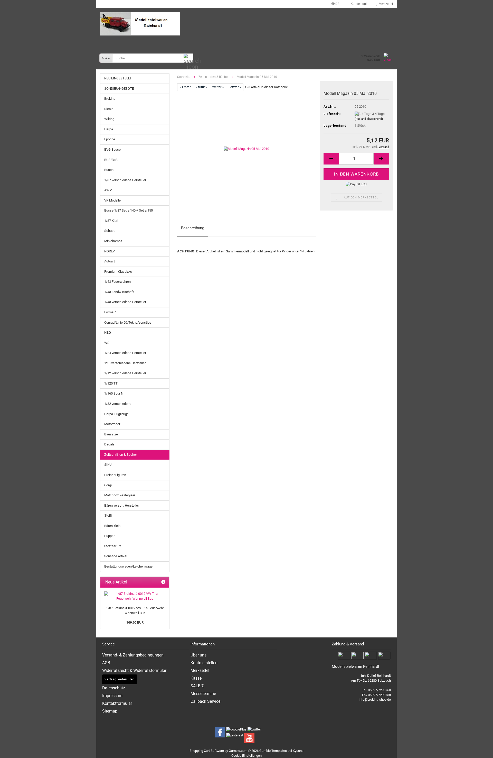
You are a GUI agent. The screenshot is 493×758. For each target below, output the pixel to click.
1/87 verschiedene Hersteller (125, 180)
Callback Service (205, 701)
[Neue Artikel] (163, 582)
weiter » (218, 87)
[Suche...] (188, 58)
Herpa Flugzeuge (116, 414)
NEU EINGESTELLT (117, 78)
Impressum (112, 695)
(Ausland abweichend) (369, 119)
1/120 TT (111, 383)
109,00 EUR (135, 622)
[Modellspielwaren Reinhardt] (246, 24)
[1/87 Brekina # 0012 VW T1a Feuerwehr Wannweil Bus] (134, 596)
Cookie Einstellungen (246, 755)
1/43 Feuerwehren (117, 282)
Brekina (109, 99)
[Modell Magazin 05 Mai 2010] (246, 149)
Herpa (108, 129)
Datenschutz (113, 688)
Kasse (196, 678)
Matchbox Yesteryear (119, 495)
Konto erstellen (204, 662)
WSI (107, 343)
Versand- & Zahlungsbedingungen (133, 655)
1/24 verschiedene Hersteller (125, 353)
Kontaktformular (117, 703)
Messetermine (203, 693)
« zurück (201, 87)
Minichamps (113, 241)
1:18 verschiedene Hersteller (125, 363)
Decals (109, 444)
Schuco (109, 231)
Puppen (109, 536)
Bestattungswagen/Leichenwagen (129, 566)
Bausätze (111, 434)
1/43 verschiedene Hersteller (125, 302)
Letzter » (235, 87)
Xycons (298, 751)
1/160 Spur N (113, 393)
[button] (335, 4)
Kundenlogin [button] (358, 4)
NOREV (109, 251)
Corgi (108, 485)
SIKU (107, 465)
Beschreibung (192, 228)
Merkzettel (385, 4)
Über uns (198, 655)
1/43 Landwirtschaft (119, 292)
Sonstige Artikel (115, 556)
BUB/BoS (111, 160)
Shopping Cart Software (206, 751)
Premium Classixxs (118, 271)
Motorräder (112, 424)
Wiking (109, 119)
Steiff (108, 515)
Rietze (108, 109)
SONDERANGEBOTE (119, 88)
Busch (108, 170)
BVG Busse (112, 149)
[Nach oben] (483, 750)
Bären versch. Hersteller (121, 505)
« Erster (185, 87)
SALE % (197, 685)
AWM (108, 190)
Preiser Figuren (115, 475)
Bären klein (112, 526)
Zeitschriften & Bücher (120, 454)
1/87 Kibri (111, 221)
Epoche (109, 139)
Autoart (109, 261)
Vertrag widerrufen (120, 679)
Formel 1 (110, 312)
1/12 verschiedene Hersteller (125, 373)
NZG (107, 332)
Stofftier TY (112, 546)
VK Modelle (112, 200)
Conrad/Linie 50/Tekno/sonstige (127, 322)
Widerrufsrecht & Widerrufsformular (134, 670)
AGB (106, 662)
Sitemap (109, 711)
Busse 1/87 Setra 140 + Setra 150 (128, 210)
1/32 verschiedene (117, 404)
